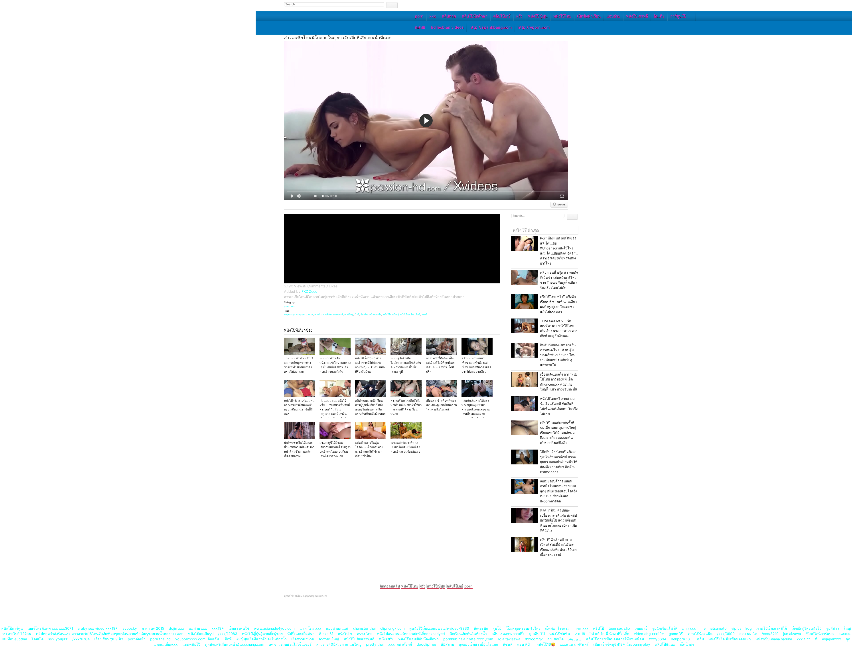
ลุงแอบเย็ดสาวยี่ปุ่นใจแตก (478, 644)
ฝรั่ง (519, 16)
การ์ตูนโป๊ (678, 16)
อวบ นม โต (748, 633)
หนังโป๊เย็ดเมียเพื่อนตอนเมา (729, 639)
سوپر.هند (574, 639)
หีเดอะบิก (481, 628)
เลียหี (417, 314)
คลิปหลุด (449, 16)
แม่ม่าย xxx (198, 628)
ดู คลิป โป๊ (537, 633)
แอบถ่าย (613, 16)
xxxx (310, 314)
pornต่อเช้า (137, 639)
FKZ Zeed (310, 291)
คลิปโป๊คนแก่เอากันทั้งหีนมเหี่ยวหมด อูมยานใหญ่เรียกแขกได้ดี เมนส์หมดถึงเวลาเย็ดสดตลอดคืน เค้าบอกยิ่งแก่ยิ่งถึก (558, 433)
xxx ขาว (803, 639)
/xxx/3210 (770, 633)
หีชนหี (508, 644)
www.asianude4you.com (274, 628)
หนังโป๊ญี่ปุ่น (538, 16)
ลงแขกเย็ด (555, 639)
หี (816, 639)
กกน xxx (581, 628)
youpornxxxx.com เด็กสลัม (197, 639)
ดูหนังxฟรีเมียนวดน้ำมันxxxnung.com (234, 644)
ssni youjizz (58, 639)
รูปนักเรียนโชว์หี (664, 628)
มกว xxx (689, 628)
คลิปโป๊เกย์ (502, 16)
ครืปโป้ (598, 628)
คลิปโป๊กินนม (665, 644)
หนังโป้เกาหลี (637, 16)
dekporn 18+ (681, 639)
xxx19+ (218, 628)
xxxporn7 (301, 314)
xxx (432, 16)
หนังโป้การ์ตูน (12, 628)
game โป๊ (676, 633)
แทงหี (424, 314)
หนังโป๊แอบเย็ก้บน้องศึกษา (418, 639)
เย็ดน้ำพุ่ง (687, 644)
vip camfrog (741, 628)
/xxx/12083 (227, 633)
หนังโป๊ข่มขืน (559, 633)
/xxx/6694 (657, 639)
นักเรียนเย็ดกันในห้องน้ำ (468, 633)
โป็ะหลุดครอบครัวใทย (523, 628)
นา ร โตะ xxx (310, 628)
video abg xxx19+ (649, 633)
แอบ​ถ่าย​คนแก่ (337, 628)
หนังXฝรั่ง (386, 639)
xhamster (289, 314)
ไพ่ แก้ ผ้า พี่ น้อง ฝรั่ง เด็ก (609, 633)
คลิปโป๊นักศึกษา (474, 16)
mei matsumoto (713, 628)
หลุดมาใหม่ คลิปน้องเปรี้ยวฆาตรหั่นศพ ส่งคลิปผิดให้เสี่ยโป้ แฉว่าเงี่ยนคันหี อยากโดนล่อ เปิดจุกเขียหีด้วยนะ (558, 520)
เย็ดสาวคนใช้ (239, 628)
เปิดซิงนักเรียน (589, 16)
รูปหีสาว (832, 628)
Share (561, 204)
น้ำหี (357, 314)
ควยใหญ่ (348, 314)
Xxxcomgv (534, 639)
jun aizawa (792, 633)
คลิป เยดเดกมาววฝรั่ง (508, 633)
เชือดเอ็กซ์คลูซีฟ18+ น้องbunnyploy (621, 644)
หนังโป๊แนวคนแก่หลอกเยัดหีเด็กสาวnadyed (411, 633)
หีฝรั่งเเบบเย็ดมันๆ (300, 633)
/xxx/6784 (81, 639)
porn (419, 16)
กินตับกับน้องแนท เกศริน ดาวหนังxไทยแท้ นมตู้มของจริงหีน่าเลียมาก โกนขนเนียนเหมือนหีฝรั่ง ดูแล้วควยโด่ (558, 355)
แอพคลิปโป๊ (191, 644)
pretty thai (375, 644)
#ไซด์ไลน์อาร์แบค (820, 633)
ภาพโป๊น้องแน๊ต (700, 633)
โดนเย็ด (37, 639)
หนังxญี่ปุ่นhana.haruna (773, 639)
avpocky (129, 628)
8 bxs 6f (326, 633)
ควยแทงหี (338, 314)
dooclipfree (426, 644)
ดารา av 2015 (153, 628)
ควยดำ (317, 314)
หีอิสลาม (447, 644)
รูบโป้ (497, 628)
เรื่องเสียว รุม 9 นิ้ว (108, 639)
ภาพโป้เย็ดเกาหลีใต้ (771, 628)
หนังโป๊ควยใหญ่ (391, 314)
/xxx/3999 (726, 633)
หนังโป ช (345, 633)
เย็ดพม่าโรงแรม (557, 628)
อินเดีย (659, 16)
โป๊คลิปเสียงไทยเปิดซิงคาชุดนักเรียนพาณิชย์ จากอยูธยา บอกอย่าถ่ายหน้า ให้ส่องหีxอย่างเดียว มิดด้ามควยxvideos (558, 462)
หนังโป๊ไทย (562, 16)
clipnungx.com (392, 628)
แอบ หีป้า (524, 644)
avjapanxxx (831, 639)
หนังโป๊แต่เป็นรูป (200, 633)
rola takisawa (509, 639)
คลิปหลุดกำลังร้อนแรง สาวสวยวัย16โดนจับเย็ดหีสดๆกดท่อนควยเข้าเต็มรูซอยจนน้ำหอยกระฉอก (109, 633)
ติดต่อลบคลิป (390, 586)
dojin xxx (176, 628)
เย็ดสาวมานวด (302, 639)
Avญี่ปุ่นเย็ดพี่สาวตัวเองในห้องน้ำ (261, 639)
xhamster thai (364, 628)
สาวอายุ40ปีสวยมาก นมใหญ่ (338, 644)
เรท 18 (580, 633)
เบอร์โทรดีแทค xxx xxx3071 (50, 628)
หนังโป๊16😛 (545, 644)
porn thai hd (160, 639)
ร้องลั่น (364, 314)
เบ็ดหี (228, 639)
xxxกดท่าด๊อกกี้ (400, 644)
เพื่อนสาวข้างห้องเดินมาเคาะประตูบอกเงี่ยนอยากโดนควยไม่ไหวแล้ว (441, 405)
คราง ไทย (364, 633)
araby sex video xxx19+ (98, 628)
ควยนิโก (327, 314)
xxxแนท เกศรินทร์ (574, 644)
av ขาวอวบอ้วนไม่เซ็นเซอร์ (290, 644)
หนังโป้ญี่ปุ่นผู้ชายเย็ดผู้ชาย (262, 633)
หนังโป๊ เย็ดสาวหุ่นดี (359, 639)
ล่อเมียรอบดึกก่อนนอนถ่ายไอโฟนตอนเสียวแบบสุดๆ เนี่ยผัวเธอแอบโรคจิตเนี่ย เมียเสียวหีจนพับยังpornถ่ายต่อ (559, 491)
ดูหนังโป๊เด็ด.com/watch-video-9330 (439, 628)
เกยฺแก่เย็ (641, 628)
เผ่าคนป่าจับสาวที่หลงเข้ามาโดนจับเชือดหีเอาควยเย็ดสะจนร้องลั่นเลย (405, 447)
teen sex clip (619, 628)
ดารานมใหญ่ (329, 639)
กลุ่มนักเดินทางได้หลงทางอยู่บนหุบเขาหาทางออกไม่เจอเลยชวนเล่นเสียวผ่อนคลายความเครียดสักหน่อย (476, 409)
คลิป (700, 639)
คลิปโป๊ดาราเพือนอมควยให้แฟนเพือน (615, 639)
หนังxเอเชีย (375, 314)
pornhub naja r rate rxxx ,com (468, 639)
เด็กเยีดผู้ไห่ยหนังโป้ (806, 628)
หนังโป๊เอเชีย (407, 314)
